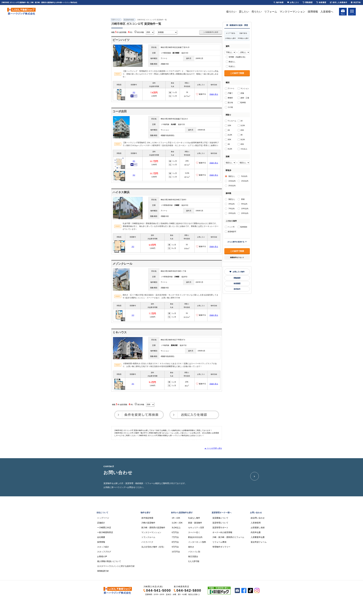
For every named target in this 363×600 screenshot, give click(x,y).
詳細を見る (214, 94)
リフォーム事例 (219, 542)
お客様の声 (102, 556)
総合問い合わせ (258, 518)
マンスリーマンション (292, 11)
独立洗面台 (193, 556)
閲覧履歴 (237, 278)
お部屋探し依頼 (258, 527)
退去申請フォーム (259, 542)
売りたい (257, 11)
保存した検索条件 (340, 2)
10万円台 (176, 552)
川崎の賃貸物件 (148, 523)
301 (134, 161)
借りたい (231, 11)
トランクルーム (148, 537)
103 (133, 315)
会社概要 (101, 537)
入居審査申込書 (258, 537)
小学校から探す (230, 38)
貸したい (244, 11)
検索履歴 (237, 283)
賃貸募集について (220, 518)
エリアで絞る (230, 33)
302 (134, 175)
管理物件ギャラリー (221, 547)
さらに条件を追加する (235, 242)
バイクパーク (147, 542)
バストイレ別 (194, 552)
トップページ (103, 518)
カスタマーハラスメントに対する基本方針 (116, 566)
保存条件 (237, 289)
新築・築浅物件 (195, 523)
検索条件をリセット (237, 257)
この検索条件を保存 (210, 32)
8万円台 (175, 542)
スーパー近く (194, 532)
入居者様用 (256, 523)
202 (134, 92)
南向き (191, 547)
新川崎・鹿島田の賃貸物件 (153, 527)
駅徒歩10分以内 (195, 537)
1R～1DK (176, 518)
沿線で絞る (243, 33)
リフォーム (270, 11)
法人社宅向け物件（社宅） (153, 547)
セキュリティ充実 (196, 527)
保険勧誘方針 (103, 571)
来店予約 (357, 2)
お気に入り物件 (239, 272)
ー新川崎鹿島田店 (105, 532)
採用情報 (313, 11)
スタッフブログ (104, 552)
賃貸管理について (220, 523)
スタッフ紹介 (103, 547)
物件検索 (280, 2)
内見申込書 (256, 532)
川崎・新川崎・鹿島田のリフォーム (228, 537)
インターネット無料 (197, 542)
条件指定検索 (147, 518)
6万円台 (175, 532)
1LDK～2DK (177, 523)
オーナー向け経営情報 (222, 532)
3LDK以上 (176, 527)
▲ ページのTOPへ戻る (213, 448)
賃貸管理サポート (220, 527)
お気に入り (294, 2)
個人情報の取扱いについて (109, 561)
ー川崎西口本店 (104, 527)
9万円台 (175, 547)
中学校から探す (243, 38)
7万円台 (175, 537)
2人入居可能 (193, 561)
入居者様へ (326, 11)
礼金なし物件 (194, 518)
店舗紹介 (101, 523)
